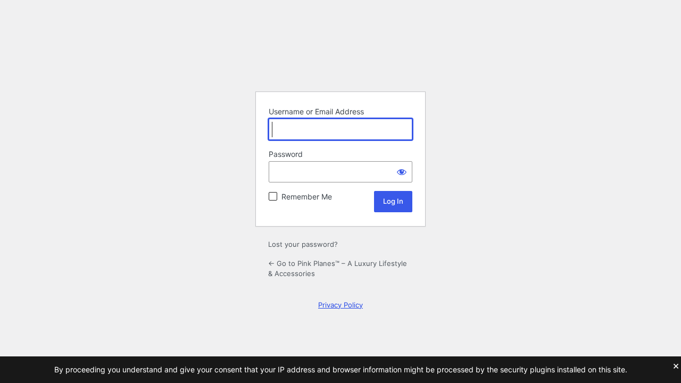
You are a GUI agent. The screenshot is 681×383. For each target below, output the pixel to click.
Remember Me (306, 196)
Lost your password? (303, 244)
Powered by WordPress (340, 56)
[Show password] (401, 171)
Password (286, 154)
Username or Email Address (316, 111)
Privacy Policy (340, 305)
